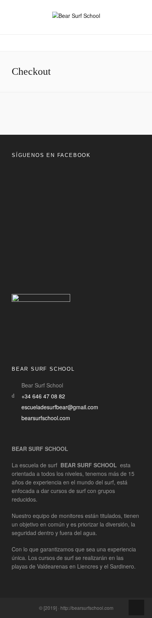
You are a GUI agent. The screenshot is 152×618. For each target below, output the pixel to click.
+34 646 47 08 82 (43, 396)
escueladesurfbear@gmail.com (59, 407)
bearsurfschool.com (45, 418)
